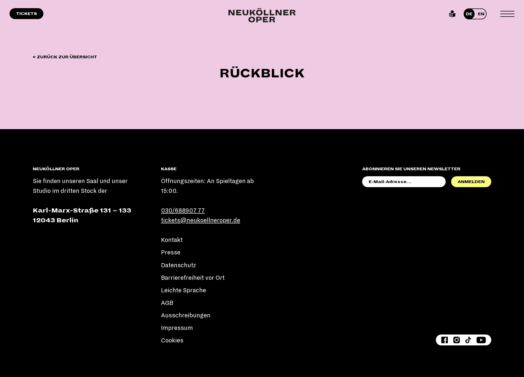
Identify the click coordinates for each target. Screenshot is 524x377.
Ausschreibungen (185, 315)
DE (469, 14)
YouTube (481, 340)
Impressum (177, 328)
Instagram (456, 340)
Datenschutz (178, 265)
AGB (167, 303)
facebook (444, 340)
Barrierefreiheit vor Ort (193, 278)
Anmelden (471, 182)
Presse (170, 252)
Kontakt (172, 240)
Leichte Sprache (452, 14)
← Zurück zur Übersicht (65, 57)
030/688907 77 (183, 210)
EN (481, 14)
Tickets (26, 13)
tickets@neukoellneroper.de (200, 220)
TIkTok (468, 340)
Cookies (172, 340)
